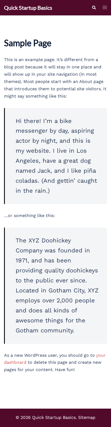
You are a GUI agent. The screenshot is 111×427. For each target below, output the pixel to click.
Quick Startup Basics (28, 7)
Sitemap (86, 417)
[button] (94, 7)
